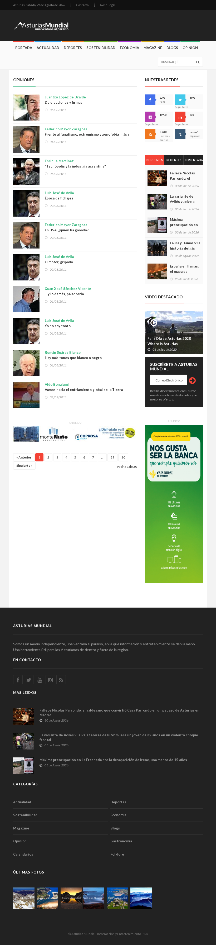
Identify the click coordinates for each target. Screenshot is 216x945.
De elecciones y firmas (65, 99)
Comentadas (194, 159)
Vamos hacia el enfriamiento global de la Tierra (84, 387)
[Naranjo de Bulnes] (24, 898)
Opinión (190, 48)
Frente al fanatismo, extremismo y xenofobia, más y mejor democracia (87, 134)
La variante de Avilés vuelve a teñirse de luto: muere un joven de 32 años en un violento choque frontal (119, 737)
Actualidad (48, 48)
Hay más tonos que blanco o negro (73, 355)
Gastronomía (121, 841)
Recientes (173, 159)
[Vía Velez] (93, 898)
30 (123, 457)
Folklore (117, 854)
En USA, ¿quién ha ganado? (67, 227)
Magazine (153, 48)
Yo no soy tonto (59, 323)
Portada (23, 48)
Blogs (172, 48)
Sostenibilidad (100, 48)
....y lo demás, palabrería (68, 291)
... (102, 457)
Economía (129, 48)
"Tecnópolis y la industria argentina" (75, 163)
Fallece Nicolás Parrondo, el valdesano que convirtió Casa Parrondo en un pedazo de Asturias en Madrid (119, 712)
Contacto (82, 5)
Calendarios (23, 854)
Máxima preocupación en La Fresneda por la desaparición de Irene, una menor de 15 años (113, 760)
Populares (154, 159)
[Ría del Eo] (117, 898)
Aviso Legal (107, 5)
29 (112, 457)
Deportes (73, 48)
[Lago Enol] (71, 898)
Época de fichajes (59, 195)
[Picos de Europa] (141, 898)
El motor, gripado (59, 259)
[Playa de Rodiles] (47, 898)
